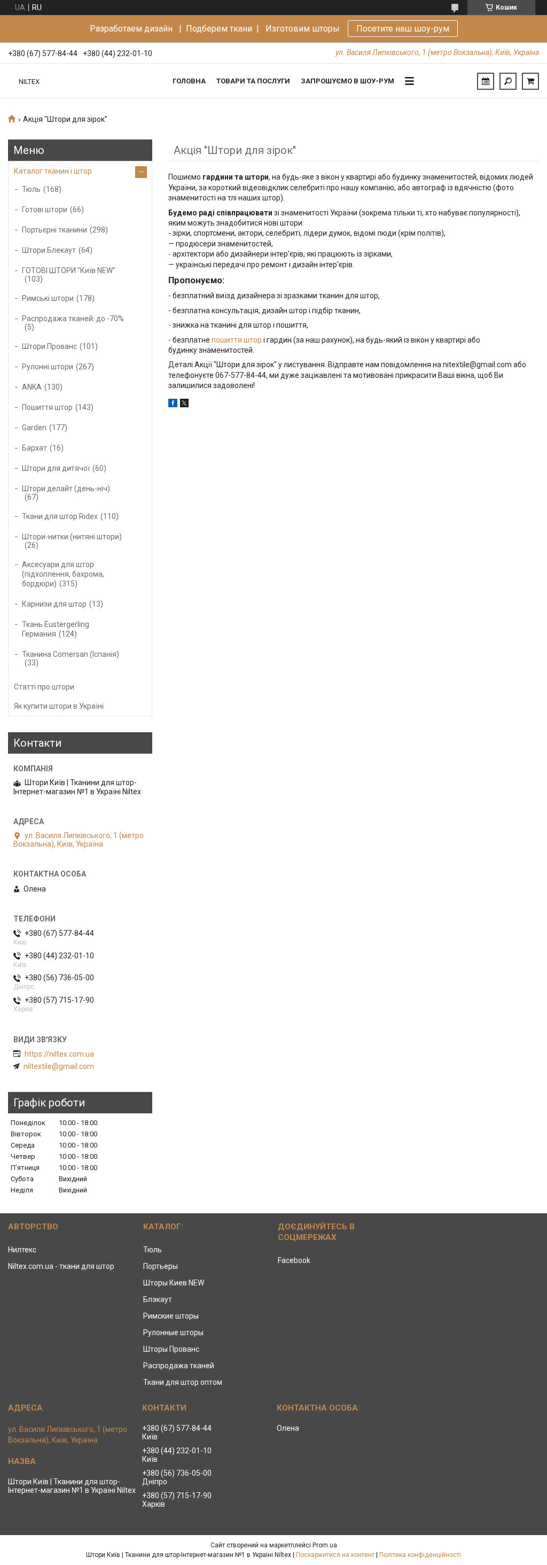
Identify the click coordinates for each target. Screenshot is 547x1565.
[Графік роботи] (485, 81)
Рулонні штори (47, 366)
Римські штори (48, 298)
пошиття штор (237, 340)
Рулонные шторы (173, 1332)
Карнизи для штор (54, 604)
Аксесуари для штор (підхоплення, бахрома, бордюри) (63, 574)
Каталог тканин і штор (53, 171)
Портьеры (160, 1266)
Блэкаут (157, 1299)
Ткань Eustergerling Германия (55, 629)
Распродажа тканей (178, 1365)
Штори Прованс (49, 346)
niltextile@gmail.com (59, 1066)
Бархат (34, 448)
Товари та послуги (253, 81)
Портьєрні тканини (54, 230)
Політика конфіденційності (420, 1555)
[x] (184, 404)
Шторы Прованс (171, 1349)
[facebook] (172, 404)
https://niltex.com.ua (59, 1054)
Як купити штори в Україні (59, 706)
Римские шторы (171, 1316)
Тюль (31, 189)
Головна (189, 81)
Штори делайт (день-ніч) (66, 488)
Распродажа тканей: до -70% (73, 318)
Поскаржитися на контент (335, 1555)
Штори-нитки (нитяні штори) (72, 536)
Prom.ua (324, 1545)
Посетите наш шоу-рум (402, 29)
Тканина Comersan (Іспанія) (70, 654)
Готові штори (44, 209)
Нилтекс (22, 1249)
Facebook (294, 1260)
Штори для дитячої (56, 468)
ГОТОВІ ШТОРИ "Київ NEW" (68, 270)
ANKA (32, 387)
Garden (34, 427)
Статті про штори (44, 687)
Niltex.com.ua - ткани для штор (61, 1266)
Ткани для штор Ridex (60, 516)
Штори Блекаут (49, 250)
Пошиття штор (47, 407)
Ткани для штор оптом (182, 1382)
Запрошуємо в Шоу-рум (347, 81)
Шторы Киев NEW (173, 1283)
